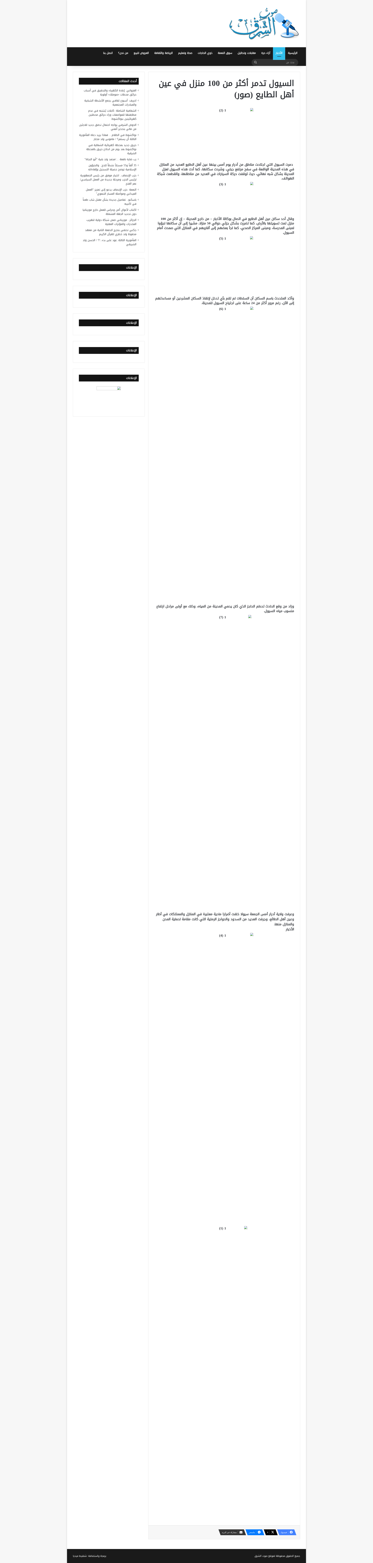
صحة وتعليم (185, 53)
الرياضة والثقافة (163, 53)
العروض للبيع (141, 53)
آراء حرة (265, 53)
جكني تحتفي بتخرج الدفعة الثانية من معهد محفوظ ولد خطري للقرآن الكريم (110, 232)
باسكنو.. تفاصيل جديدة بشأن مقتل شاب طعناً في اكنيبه (109, 201)
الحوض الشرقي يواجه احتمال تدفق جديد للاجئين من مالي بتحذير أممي (107, 126)
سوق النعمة (225, 53)
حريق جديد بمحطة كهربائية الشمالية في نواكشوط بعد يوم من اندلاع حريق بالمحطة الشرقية (111, 149)
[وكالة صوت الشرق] (264, 23)
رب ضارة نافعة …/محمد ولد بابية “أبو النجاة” (110, 159)
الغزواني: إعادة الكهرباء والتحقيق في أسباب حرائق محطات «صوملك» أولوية (110, 92)
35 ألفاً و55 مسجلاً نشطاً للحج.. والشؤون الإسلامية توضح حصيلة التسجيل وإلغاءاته (112, 167)
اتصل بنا (108, 53)
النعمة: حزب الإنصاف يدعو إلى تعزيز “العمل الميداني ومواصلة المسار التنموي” (111, 191)
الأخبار (279, 53)
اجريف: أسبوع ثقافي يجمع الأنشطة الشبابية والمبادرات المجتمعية (110, 102)
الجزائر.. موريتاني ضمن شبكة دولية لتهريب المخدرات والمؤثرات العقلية (111, 222)
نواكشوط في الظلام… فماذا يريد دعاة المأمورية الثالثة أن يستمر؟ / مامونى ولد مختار (107, 137)
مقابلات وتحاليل (247, 53)
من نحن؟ (123, 53)
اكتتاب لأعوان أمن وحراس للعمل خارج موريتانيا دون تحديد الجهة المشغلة (109, 211)
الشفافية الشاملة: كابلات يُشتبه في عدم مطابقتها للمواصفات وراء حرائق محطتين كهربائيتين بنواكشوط (112, 114)
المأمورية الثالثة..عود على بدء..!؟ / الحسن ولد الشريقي (109, 242)
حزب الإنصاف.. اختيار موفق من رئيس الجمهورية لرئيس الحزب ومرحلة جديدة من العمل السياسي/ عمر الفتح (108, 179)
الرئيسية (292, 53)
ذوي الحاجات (205, 53)
